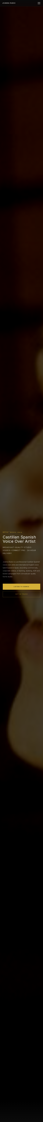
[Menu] (39, 3)
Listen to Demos (21, 586)
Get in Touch (21, 594)
